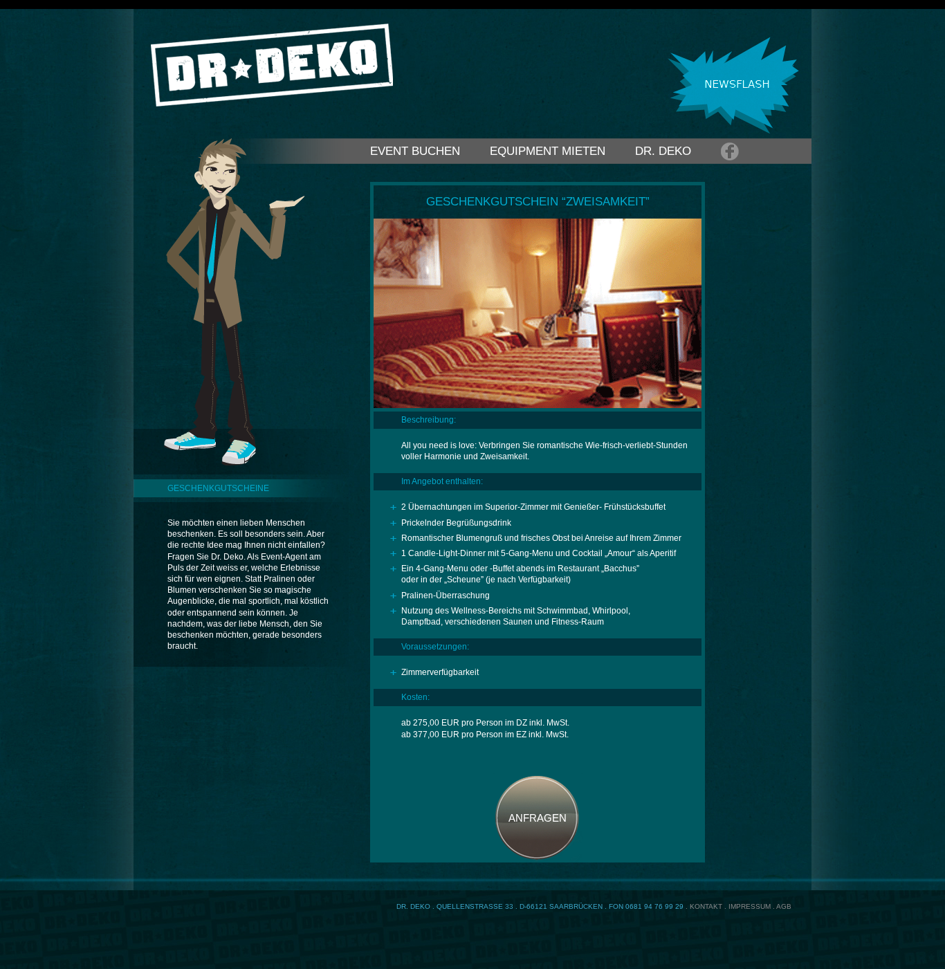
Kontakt (706, 906)
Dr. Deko (663, 151)
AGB (783, 906)
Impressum (749, 906)
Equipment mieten (547, 151)
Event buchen (415, 151)
